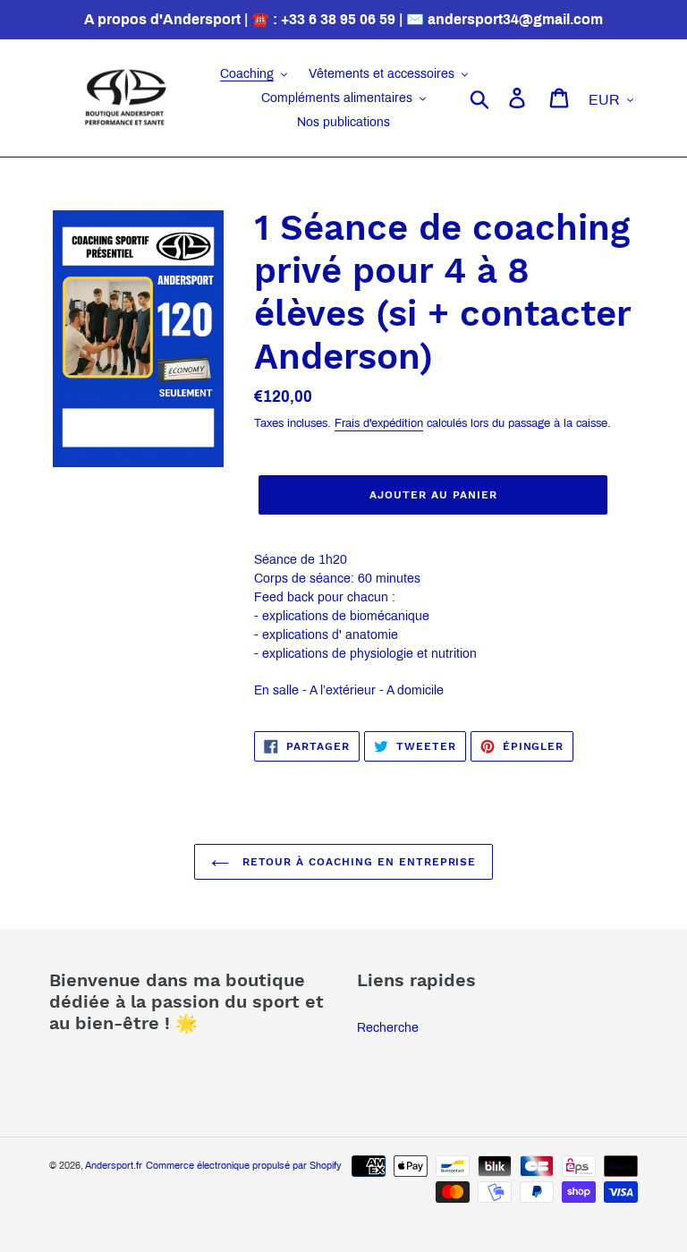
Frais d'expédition (379, 423)
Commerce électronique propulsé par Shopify (244, 1165)
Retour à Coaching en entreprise (357, 862)
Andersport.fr (113, 1165)
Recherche (388, 1028)
